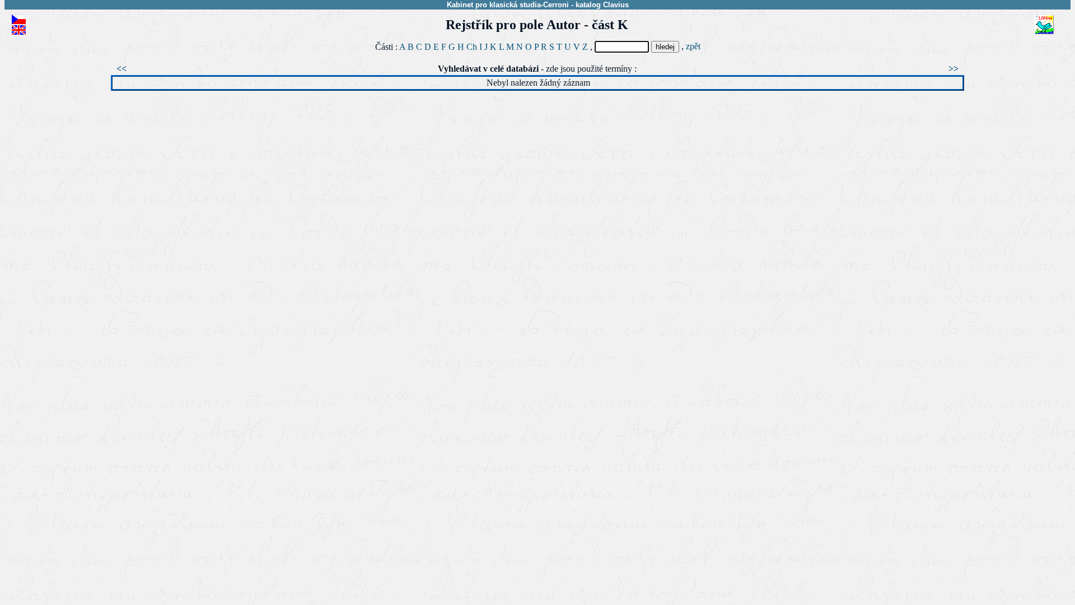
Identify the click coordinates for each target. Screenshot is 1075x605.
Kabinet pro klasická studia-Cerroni (508, 5)
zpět (693, 46)
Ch (471, 47)
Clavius (616, 5)
